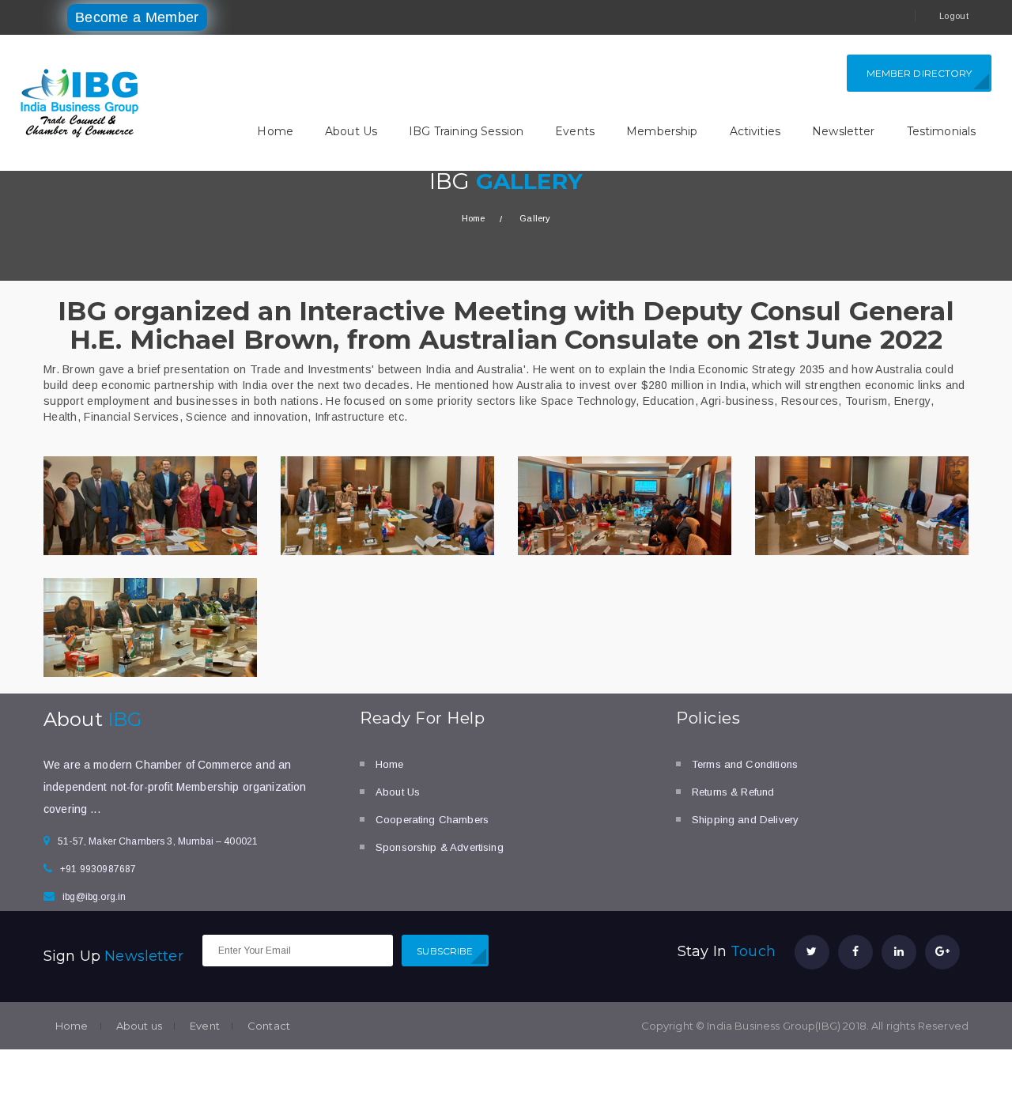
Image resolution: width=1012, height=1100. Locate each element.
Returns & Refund (733, 792)
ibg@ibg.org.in (94, 896)
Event (205, 1026)
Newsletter (843, 131)
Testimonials (941, 131)
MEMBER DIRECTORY (919, 73)
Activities (755, 131)
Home (275, 131)
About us (139, 1026)
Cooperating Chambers (432, 820)
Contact (268, 1026)
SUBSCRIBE (445, 951)
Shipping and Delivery (745, 820)
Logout (954, 16)
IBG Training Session (466, 131)
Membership (662, 131)
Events (575, 131)
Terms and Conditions (745, 764)
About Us (351, 131)
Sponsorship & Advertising (440, 847)
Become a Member (137, 17)
